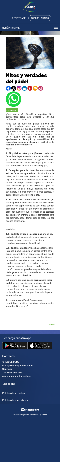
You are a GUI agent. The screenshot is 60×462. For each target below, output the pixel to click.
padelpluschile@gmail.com (17, 375)
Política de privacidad (14, 392)
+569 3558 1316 (14, 372)
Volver (52, 324)
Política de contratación (15, 400)
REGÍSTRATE (19, 18)
